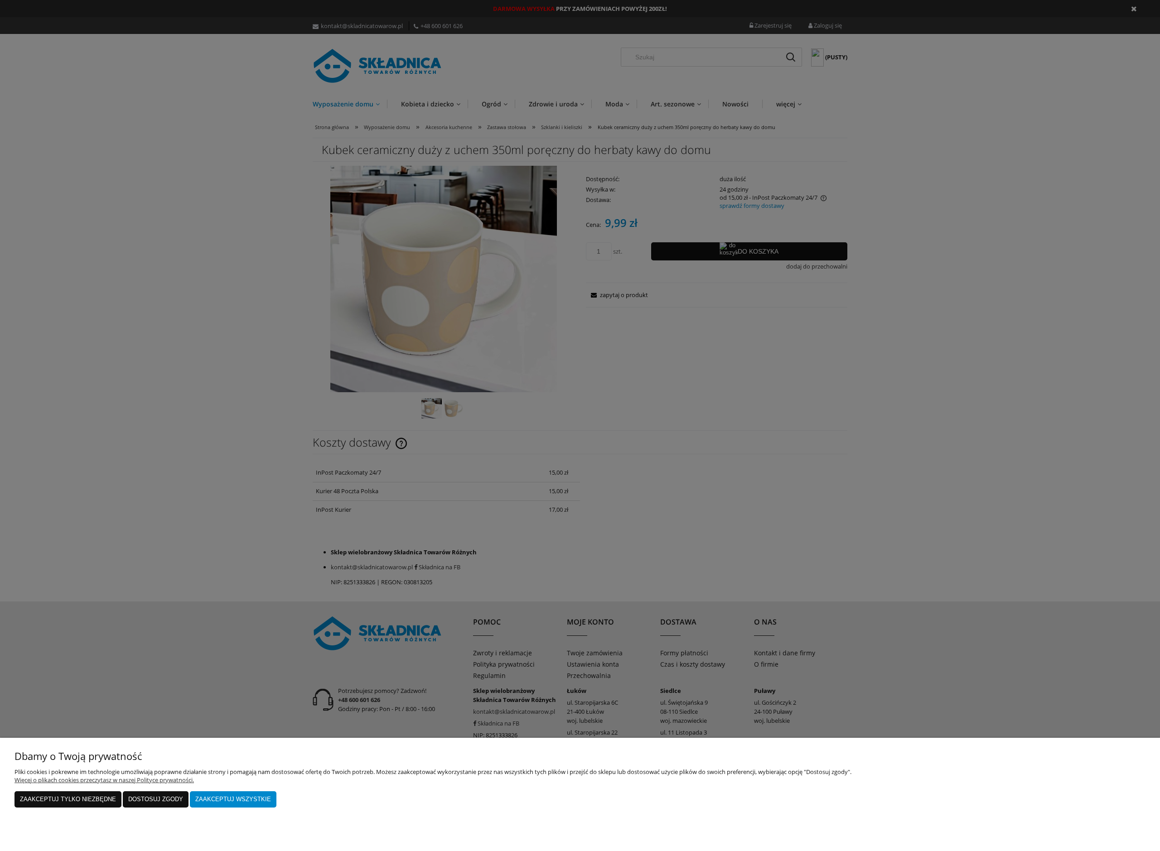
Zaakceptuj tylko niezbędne (68, 799)
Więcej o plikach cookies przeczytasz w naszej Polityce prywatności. (104, 780)
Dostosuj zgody (155, 799)
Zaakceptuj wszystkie (233, 799)
